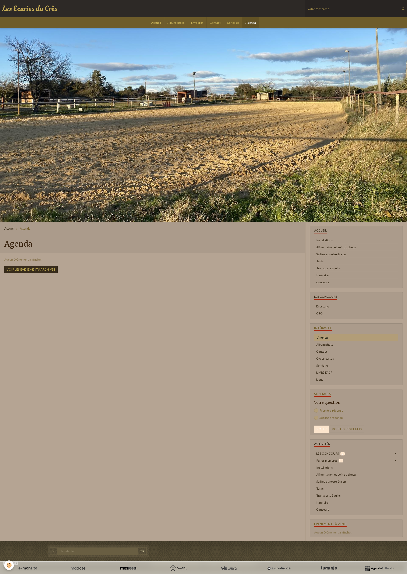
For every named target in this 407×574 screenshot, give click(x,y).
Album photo (176, 22)
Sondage (233, 22)
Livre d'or (197, 22)
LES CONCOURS (329, 453)
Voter (321, 429)
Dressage (322, 306)
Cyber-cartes (325, 358)
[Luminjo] (329, 568)
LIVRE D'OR (324, 372)
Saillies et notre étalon (331, 254)
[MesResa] (128, 568)
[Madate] (78, 568)
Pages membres (329, 460)
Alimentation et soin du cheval (336, 247)
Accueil (156, 22)
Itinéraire (322, 275)
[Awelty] (178, 568)
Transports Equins (328, 268)
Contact (215, 22)
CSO (319, 313)
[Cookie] (9, 565)
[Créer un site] (28, 568)
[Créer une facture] (229, 568)
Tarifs (320, 261)
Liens (319, 379)
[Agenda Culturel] (379, 568)
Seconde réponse (331, 417)
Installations (324, 240)
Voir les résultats (347, 429)
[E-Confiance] (279, 568)
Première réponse (331, 410)
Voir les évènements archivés (31, 269)
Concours (322, 282)
